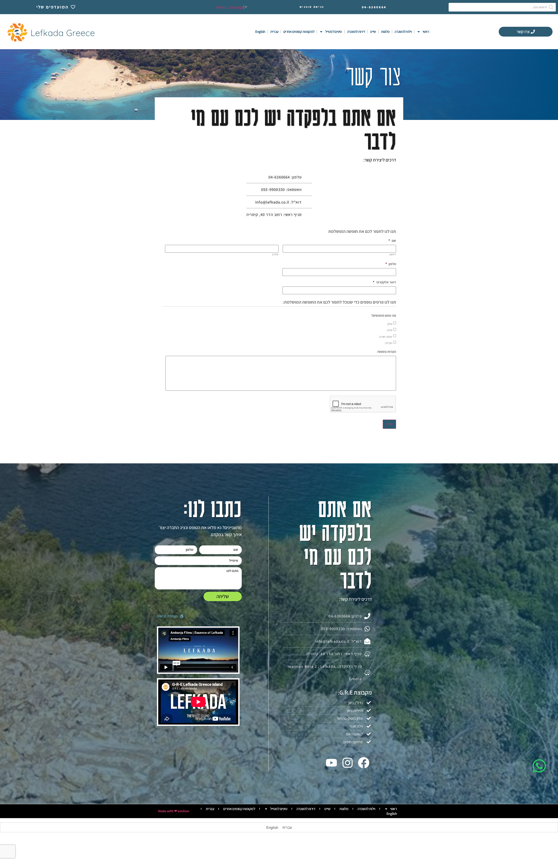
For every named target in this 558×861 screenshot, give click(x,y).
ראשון (393, 254)
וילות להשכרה (403, 31)
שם (392, 241)
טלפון (390, 264)
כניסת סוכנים (312, 7)
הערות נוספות (386, 352)
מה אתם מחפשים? (383, 315)
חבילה (388, 343)
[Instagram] (347, 763)
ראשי (426, 31)
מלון (390, 324)
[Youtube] (331, 763)
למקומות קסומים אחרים (298, 31)
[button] (170, 616)
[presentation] (363, 404)
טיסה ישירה (385, 337)
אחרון (275, 254)
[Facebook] (364, 763)
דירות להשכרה (356, 31)
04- (374, 7)
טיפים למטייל (333, 31)
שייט (373, 31)
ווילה (389, 330)
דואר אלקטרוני (384, 282)
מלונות (385, 31)
